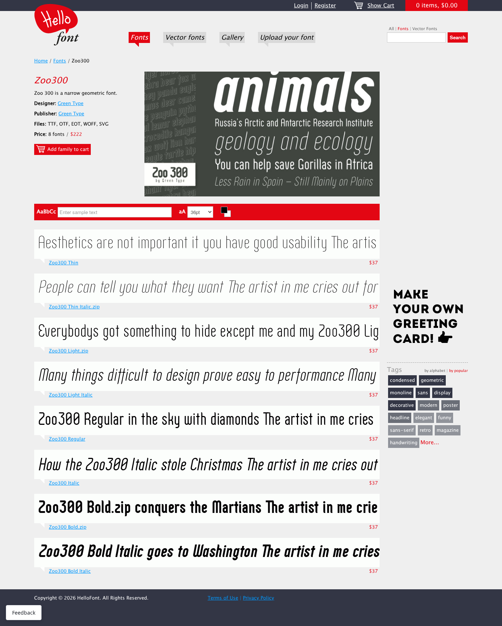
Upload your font (286, 37)
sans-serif (402, 430)
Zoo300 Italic (64, 483)
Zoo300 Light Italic (71, 395)
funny (444, 417)
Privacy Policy (258, 598)
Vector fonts (184, 37)
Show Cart (380, 5)
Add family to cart (67, 149)
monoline (401, 393)
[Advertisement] (427, 168)
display (442, 393)
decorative (402, 405)
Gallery (232, 37)
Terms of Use (223, 598)
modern (428, 405)
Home (41, 61)
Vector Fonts (424, 29)
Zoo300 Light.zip (68, 351)
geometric (432, 380)
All (391, 29)
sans (422, 393)
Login (301, 5)
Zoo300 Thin (63, 263)
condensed (402, 380)
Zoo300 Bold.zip (67, 527)
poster (450, 405)
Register (325, 5)
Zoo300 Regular (67, 439)
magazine (448, 430)
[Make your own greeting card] (427, 318)
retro (425, 430)
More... (429, 442)
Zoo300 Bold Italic (70, 571)
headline (399, 417)
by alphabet (434, 370)
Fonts (139, 37)
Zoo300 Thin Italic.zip (74, 307)
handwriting (403, 442)
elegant (423, 417)
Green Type (70, 103)
